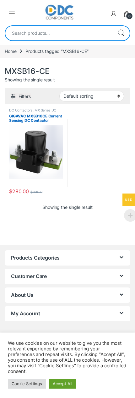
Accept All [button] (62, 383)
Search (121, 33)
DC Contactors (21, 110)
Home (10, 51)
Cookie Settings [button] (27, 383)
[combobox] (58, 33)
